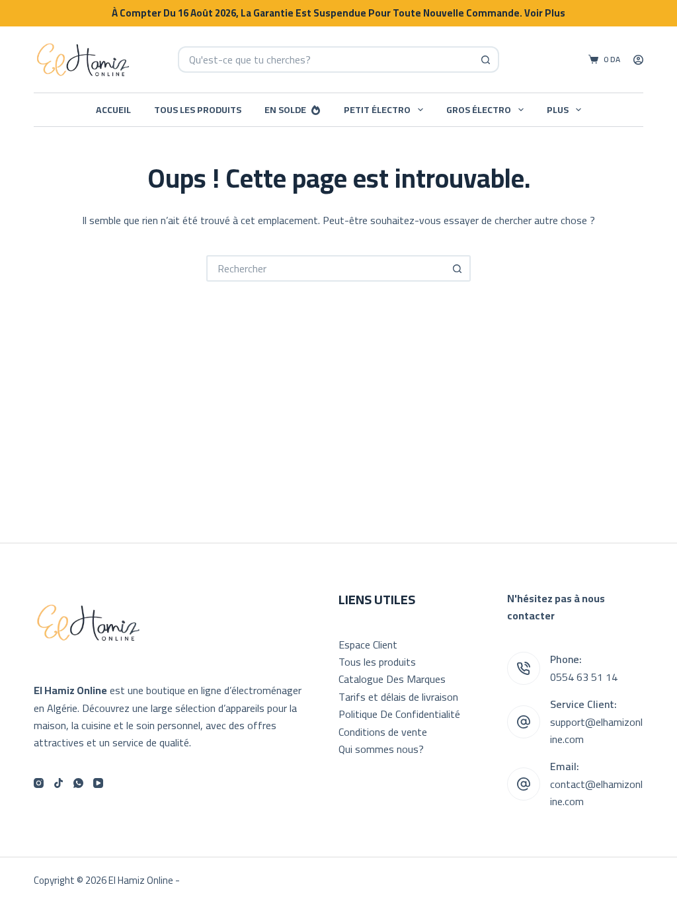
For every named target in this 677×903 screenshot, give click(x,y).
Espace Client (367, 644)
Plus (558, 109)
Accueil (113, 109)
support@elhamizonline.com (596, 730)
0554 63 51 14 (583, 677)
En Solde (285, 109)
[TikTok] (58, 783)
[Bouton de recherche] (486, 59)
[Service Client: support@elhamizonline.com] (523, 721)
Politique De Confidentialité (399, 714)
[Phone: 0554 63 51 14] (523, 668)
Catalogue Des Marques (392, 679)
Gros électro (478, 109)
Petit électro (377, 109)
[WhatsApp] (78, 783)
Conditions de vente (382, 732)
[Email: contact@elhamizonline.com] (523, 784)
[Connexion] (638, 60)
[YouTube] (98, 783)
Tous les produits (197, 109)
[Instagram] (39, 783)
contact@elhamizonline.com (596, 792)
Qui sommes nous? (381, 749)
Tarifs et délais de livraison (398, 697)
